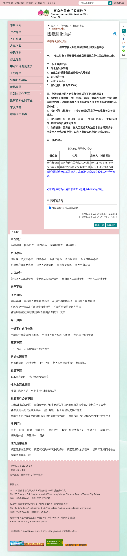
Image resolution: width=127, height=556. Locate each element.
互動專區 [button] (15, 73)
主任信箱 (16, 348)
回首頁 (29, 3)
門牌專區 (41, 259)
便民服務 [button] (15, 52)
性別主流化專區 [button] (20, 93)
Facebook (124, 39)
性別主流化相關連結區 (43, 390)
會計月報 (49, 410)
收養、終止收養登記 (73, 430)
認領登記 (105, 430)
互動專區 (16, 342)
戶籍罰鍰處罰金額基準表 (67, 306)
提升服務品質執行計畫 (69, 410)
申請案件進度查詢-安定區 (56, 335)
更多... (43, 435)
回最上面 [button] (111, 225)
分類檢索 (19, 3)
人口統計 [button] (15, 39)
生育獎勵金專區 (89, 259)
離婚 (29, 430)
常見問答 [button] (15, 107)
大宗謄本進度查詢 (83, 335)
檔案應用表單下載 (21, 455)
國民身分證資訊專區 (22, 259)
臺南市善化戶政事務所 (63, 12)
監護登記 (92, 430)
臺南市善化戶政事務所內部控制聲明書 (90, 416)
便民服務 (16, 295)
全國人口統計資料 (97, 278)
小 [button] (124, 27)
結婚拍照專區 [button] (18, 80)
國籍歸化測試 (58, 28)
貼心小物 (45, 362)
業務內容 (42, 245)
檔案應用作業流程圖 (78, 449)
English (50, 3)
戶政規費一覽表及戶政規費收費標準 (30, 306)
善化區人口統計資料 (22, 278)
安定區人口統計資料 (47, 278)
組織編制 (16, 245)
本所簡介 (16, 239)
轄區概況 (29, 245)
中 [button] (124, 31)
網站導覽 (8, 3)
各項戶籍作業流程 (62, 301)
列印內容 (115, 34)
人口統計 (16, 272)
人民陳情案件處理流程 (36, 348)
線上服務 (15, 59)
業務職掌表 (56, 245)
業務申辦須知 (82, 264)
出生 (13, 430)
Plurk (124, 43)
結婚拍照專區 (19, 356)
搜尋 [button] (110, 3)
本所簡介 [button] (15, 25)
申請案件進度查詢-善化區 (25, 335)
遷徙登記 (40, 430)
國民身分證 (17, 435)
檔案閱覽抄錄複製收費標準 (49, 449)
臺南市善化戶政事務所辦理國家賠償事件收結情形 (38, 416)
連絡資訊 (71, 245)
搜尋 (80, 2)
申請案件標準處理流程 (36, 301)
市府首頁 (40, 3)
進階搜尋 (119, 3)
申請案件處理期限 (85, 301)
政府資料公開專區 (22, 398)
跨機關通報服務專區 (22, 264)
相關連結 (81, 362)
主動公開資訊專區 (21, 404)
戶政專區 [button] (15, 32)
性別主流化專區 (20, 384)
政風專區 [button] (15, 86)
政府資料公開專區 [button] (21, 100)
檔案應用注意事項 (21, 449)
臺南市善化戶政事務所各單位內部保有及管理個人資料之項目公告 (70, 404)
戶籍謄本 (31, 435)
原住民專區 (71, 259)
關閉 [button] (16, 232)
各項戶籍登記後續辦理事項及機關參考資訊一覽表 (38, 312)
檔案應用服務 (19, 443)
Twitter (124, 47)
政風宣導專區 (18, 376)
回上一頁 (99, 225)
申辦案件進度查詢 (22, 328)
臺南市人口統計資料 (73, 278)
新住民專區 (78, 25)
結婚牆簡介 (17, 362)
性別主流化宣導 (19, 390)
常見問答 (16, 423)
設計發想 (31, 362)
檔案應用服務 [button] (18, 114)
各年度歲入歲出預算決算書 (26, 410)
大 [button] (124, 35)
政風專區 (16, 370)
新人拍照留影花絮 (63, 362)
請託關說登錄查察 (39, 376)
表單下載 (15, 45)
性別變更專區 (64, 264)
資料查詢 (16, 301)
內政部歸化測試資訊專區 (65, 208)
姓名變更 (54, 430)
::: (1, 1)
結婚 (21, 430)
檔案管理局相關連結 (103, 449)
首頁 (53, 25)
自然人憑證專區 (45, 264)
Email (124, 55)
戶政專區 (64, 25)
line (124, 51)
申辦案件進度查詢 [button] (21, 66)
